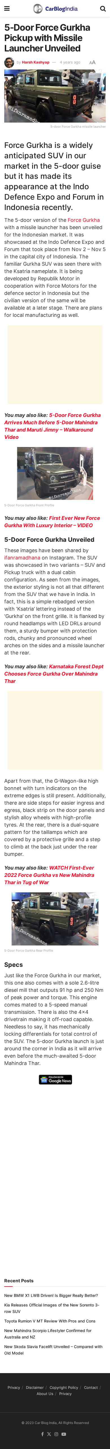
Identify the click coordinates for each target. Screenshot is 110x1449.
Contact (91, 1387)
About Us (45, 1394)
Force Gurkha (84, 220)
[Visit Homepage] (55, 8)
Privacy (14, 1387)
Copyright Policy (64, 1387)
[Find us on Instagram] (56, 1434)
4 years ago (70, 62)
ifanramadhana (22, 558)
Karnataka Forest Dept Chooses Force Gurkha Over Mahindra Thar (54, 673)
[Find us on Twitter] (49, 1434)
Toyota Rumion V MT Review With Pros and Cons (50, 1321)
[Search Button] (103, 8)
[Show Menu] (7, 8)
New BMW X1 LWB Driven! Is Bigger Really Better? (51, 1295)
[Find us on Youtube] (63, 1434)
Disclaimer (35, 1387)
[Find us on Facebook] (42, 1434)
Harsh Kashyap (35, 62)
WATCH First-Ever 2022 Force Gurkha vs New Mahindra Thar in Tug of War (49, 875)
